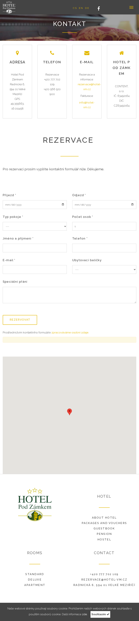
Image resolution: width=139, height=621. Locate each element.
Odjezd (79, 195)
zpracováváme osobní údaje (69, 332)
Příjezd (9, 195)
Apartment (34, 585)
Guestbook (104, 528)
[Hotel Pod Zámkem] (11, 7)
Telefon (80, 238)
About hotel (104, 517)
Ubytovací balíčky (87, 260)
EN (81, 8)
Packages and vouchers (104, 523)
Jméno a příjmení (18, 238)
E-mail (9, 260)
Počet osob (82, 217)
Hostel (104, 539)
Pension (104, 534)
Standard (34, 574)
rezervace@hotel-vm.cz (104, 579)
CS (75, 8)
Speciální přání (15, 281)
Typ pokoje (13, 217)
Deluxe (35, 579)
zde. (84, 614)
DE (87, 8)
